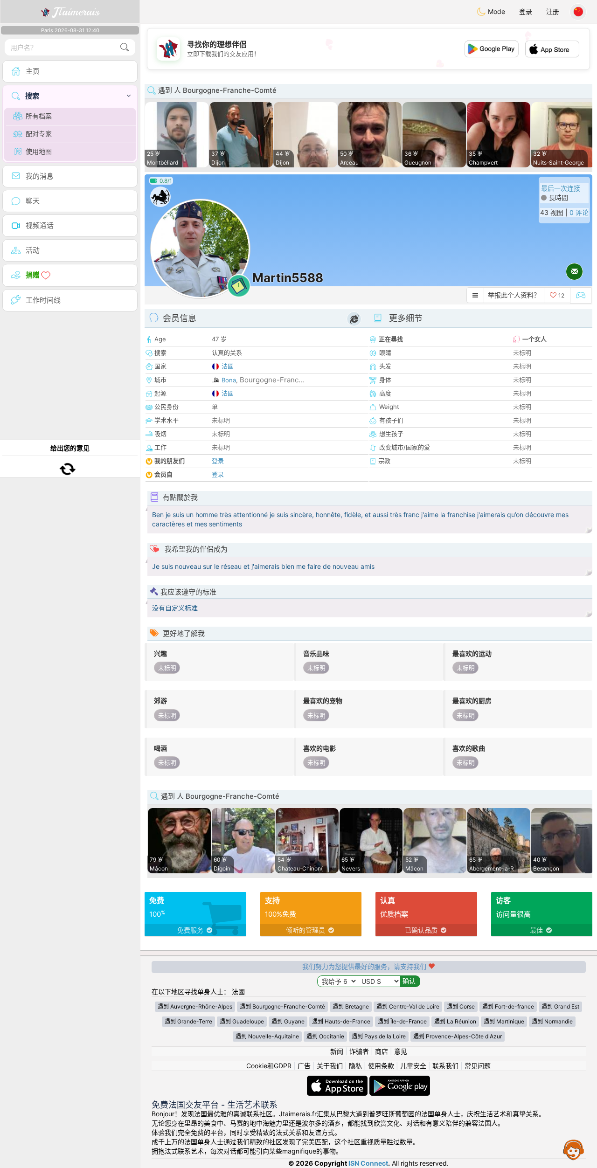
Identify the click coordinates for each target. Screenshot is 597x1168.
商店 (381, 1051)
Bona (229, 380)
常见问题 (478, 1066)
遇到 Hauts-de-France (341, 1021)
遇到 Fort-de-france (508, 1006)
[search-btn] (124, 47)
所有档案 (39, 116)
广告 (304, 1066)
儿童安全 (413, 1066)
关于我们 (330, 1066)
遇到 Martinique (504, 1021)
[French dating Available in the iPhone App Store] (338, 1080)
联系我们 (445, 1066)
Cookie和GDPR (269, 1066)
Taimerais (76, 12)
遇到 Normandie (552, 1021)
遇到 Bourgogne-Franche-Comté (282, 1006)
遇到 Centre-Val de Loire (407, 1006)
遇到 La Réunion (455, 1021)
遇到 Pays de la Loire (379, 1036)
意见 (400, 1051)
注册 (552, 11)
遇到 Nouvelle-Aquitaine (267, 1036)
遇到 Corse (461, 1006)
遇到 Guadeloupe (242, 1021)
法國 (228, 366)
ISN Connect (368, 1163)
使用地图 (39, 151)
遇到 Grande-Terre (188, 1021)
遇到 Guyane (288, 1021)
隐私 (355, 1066)
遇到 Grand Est (560, 1006)
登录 (525, 11)
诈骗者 (359, 1051)
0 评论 (579, 212)
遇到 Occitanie (325, 1036)
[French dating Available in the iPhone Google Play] (399, 1080)
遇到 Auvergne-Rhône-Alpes (195, 1006)
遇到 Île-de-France (402, 1021)
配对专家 (39, 134)
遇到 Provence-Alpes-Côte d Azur (457, 1036)
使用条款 (381, 1066)
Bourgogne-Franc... (272, 379)
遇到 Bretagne (351, 1006)
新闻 (336, 1051)
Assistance (574, 1149)
